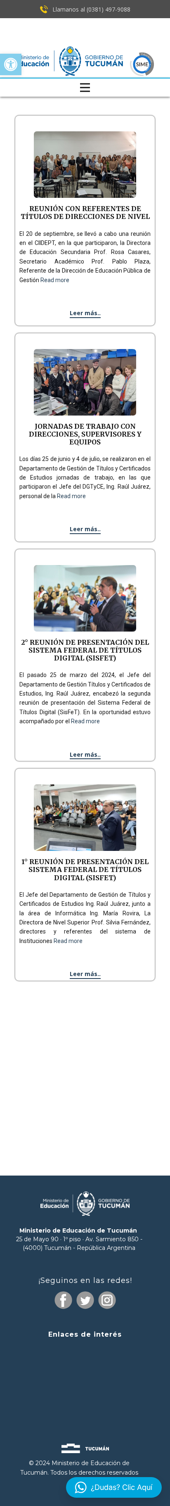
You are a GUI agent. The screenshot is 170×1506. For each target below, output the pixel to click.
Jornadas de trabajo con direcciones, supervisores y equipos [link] (85, 434)
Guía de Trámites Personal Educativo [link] (85, 1411)
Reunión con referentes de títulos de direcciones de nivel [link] (85, 212)
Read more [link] (54, 280)
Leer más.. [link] (85, 313)
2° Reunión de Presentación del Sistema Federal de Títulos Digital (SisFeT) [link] (85, 650)
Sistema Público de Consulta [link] (85, 1367)
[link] (10, 64)
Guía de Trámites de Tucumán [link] (85, 1381)
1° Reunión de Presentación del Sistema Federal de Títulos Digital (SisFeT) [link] (85, 869)
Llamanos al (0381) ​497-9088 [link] (90, 9)
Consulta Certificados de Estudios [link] (85, 1397)
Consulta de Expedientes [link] (85, 1350)
